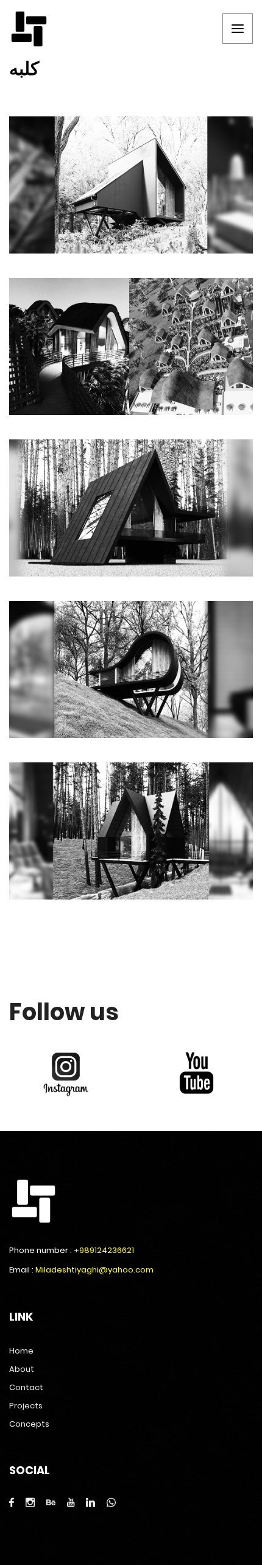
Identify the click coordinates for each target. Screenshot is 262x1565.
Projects (26, 1405)
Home (21, 1351)
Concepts (29, 1424)
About (21, 1369)
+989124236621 (104, 1250)
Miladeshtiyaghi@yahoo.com (94, 1270)
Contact (26, 1387)
